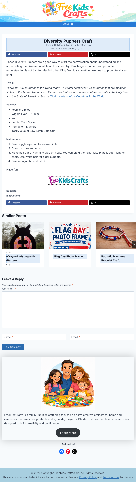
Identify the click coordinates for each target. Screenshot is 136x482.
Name (8, 337)
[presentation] (23, 236)
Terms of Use (111, 477)
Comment (9, 288)
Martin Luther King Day (78, 45)
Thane (57, 48)
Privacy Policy (88, 477)
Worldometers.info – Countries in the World (77, 96)
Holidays (58, 45)
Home (48, 45)
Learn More (68, 433)
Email (75, 337)
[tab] (9, 243)
